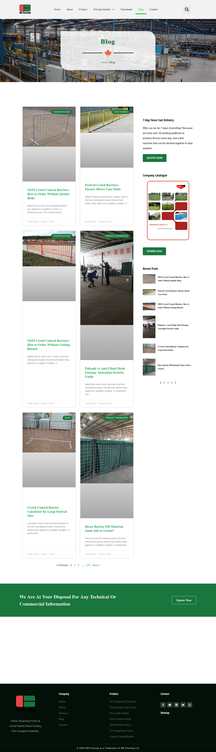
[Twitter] (183, 704)
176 (88, 565)
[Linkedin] (176, 704)
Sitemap (164, 713)
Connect (164, 694)
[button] (187, 9)
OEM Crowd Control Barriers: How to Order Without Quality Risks (48, 194)
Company (64, 694)
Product (83, 9)
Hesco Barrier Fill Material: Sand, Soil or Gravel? (104, 528)
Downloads (126, 9)
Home (57, 9)
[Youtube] (169, 704)
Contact (154, 9)
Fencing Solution (102, 9)
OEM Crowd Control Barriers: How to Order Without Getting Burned (48, 344)
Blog (141, 9)
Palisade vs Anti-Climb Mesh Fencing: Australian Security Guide (105, 372)
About (70, 9)
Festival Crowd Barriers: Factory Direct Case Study (103, 187)
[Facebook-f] (163, 704)
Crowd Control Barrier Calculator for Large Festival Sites (47, 511)
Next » (96, 565)
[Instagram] (189, 704)
